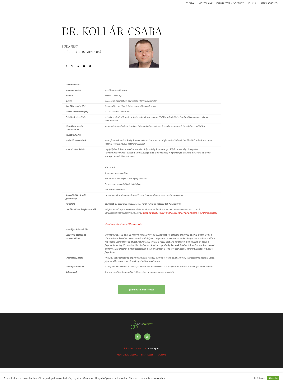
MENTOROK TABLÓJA (127, 354)
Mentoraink (206, 3)
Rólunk (251, 3)
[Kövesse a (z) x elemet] (72, 66)
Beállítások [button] (259, 378)
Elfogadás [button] (273, 378)
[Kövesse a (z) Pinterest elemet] (90, 66)
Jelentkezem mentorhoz (230, 3)
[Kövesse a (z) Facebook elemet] (66, 66)
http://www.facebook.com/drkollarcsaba (160, 212)
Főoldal (190, 3)
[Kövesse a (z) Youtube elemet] (84, 66)
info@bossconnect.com (135, 348)
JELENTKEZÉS (147, 354)
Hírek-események (269, 3)
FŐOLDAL (161, 354)
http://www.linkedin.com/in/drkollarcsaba (198, 212)
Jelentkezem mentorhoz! (141, 289)
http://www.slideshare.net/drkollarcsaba (123, 224)
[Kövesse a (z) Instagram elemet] (78, 66)
